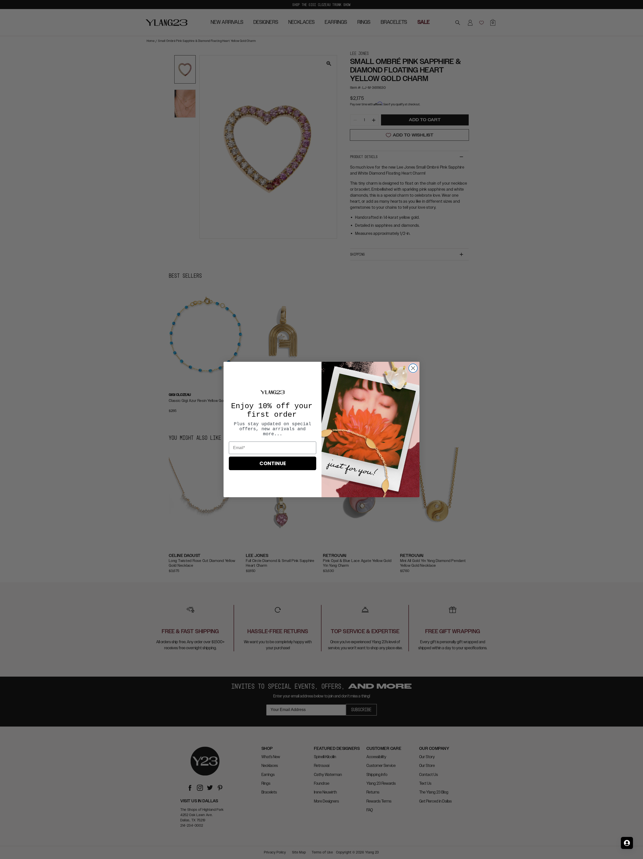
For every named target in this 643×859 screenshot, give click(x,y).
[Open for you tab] (627, 843)
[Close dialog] (413, 368)
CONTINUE (272, 463)
